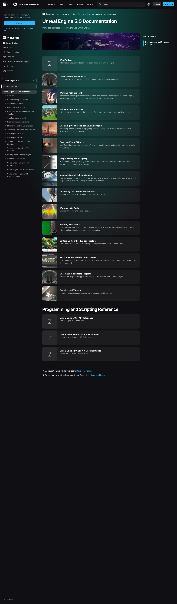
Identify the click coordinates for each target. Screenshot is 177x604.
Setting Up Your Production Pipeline (18, 142)
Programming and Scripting (18, 122)
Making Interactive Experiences (20, 126)
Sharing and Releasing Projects (19, 155)
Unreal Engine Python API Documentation (17, 175)
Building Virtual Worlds (16, 107)
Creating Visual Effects (16, 118)
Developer (50, 14)
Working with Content (16, 103)
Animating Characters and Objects (21, 130)
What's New (12, 96)
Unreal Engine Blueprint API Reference (18, 164)
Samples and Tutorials (16, 159)
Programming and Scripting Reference (157, 43)
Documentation (63, 14)
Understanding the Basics (17, 100)
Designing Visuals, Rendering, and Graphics (20, 112)
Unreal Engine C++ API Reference (20, 170)
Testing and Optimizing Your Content (18, 149)
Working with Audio (15, 134)
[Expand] (5, 95)
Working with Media (15, 138)
